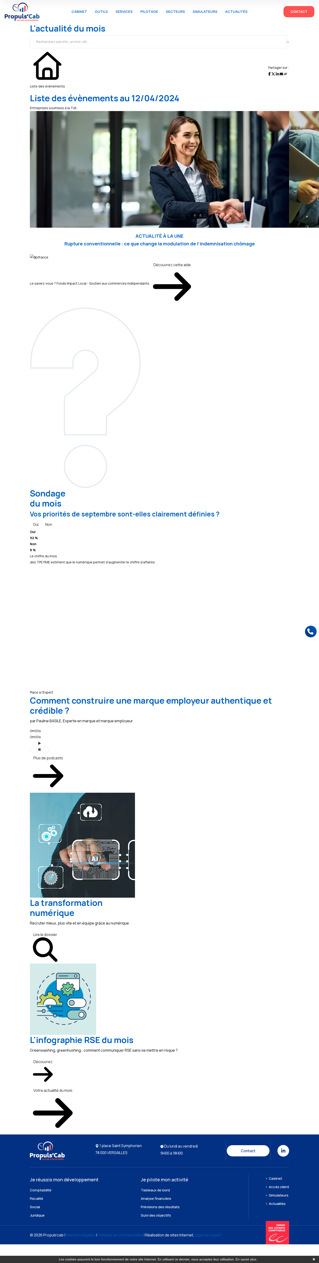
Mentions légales (80, 1235)
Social (35, 1206)
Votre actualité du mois (52, 1090)
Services (124, 11)
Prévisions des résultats (160, 1206)
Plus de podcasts (48, 758)
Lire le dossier (45, 934)
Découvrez (43, 1061)
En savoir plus (246, 1259)
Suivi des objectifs (156, 1215)
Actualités (236, 11)
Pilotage (149, 11)
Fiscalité (36, 1198)
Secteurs (175, 11)
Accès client (279, 1186)
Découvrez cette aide (172, 264)
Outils (101, 11)
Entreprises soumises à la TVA (53, 108)
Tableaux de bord (155, 1190)
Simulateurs (205, 11)
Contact (299, 11)
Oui (36, 524)
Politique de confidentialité (120, 1235)
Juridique (37, 1215)
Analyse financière (156, 1198)
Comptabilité (40, 1190)
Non (48, 524)
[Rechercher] (288, 41)
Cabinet (79, 11)
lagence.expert (208, 1235)
